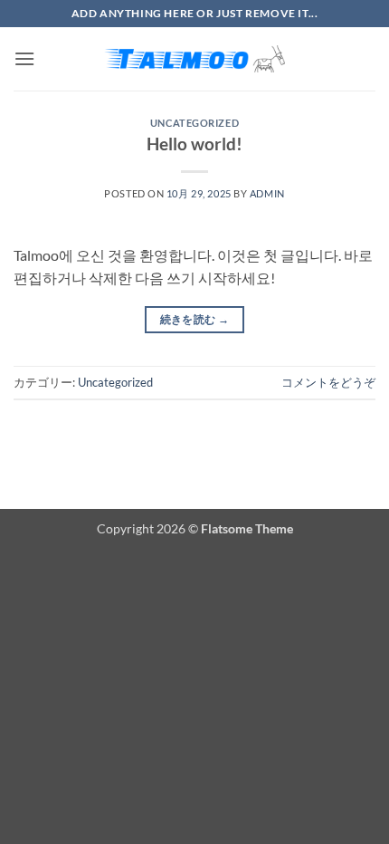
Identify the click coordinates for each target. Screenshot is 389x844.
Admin (267, 193)
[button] (24, 58)
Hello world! (194, 143)
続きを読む (195, 319)
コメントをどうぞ (328, 382)
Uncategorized (194, 123)
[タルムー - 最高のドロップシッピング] (194, 58)
